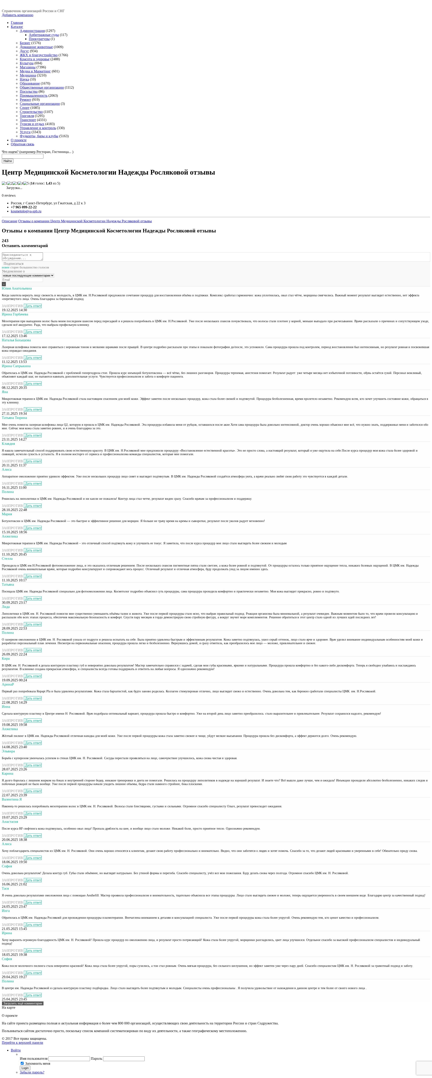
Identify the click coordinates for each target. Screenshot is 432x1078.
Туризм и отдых (32, 124)
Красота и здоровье (35, 59)
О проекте (19, 140)
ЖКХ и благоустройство (39, 55)
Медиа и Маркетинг (35, 71)
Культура (27, 63)
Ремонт (25, 99)
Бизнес (25, 43)
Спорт (24, 108)
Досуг (24, 51)
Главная (17, 23)
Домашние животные (36, 47)
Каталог (17, 27)
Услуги (25, 132)
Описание (9, 221)
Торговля (27, 116)
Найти (8, 161)
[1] (4, 183)
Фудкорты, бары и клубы (39, 136)
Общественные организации (42, 87)
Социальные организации (40, 104)
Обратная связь (22, 144)
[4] (20, 183)
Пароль (96, 1058)
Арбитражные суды (44, 35)
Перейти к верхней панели (22, 1042)
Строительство (31, 112)
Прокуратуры (39, 39)
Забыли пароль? (32, 1072)
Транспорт (28, 120)
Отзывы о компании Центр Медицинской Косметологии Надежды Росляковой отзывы (85, 221)
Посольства (29, 91)
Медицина (28, 75)
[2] (10, 183)
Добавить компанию (17, 15)
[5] (26, 183)
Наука (24, 79)
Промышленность (33, 95)
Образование (30, 83)
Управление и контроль (38, 128)
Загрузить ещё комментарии (22, 1003)
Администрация (32, 31)
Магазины (28, 67)
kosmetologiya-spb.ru (26, 211)
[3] (15, 183)
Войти (16, 1050)
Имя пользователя (33, 1058)
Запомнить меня (37, 1063)
